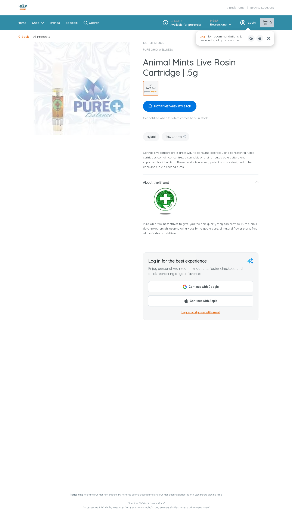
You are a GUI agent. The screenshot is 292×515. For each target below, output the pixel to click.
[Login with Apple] (259, 38)
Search (94, 23)
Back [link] (25, 37)
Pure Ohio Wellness (158, 49)
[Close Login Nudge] (269, 38)
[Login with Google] (251, 38)
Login (252, 22)
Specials (72, 23)
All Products (41, 36)
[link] (151, 136)
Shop (36, 23)
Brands (55, 23)
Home (22, 23)
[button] (235, 38)
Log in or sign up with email (200, 312)
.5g (150, 88)
